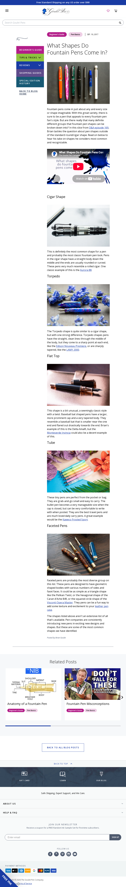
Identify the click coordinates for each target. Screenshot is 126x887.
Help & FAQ (10, 812)
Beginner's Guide (56, 34)
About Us (9, 803)
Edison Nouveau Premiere (71, 346)
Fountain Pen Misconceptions (88, 704)
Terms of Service (25, 883)
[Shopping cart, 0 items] (117, 10)
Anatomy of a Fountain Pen (27, 704)
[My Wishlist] (108, 10)
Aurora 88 (86, 270)
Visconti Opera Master (60, 602)
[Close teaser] (18, 883)
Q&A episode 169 (98, 127)
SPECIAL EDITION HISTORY (29, 82)
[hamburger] (6, 10)
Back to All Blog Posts (63, 747)
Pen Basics (75, 34)
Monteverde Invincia (59, 432)
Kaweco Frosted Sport (75, 519)
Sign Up (115, 837)
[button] (122, 697)
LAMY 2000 (72, 349)
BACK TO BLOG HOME (28, 92)
